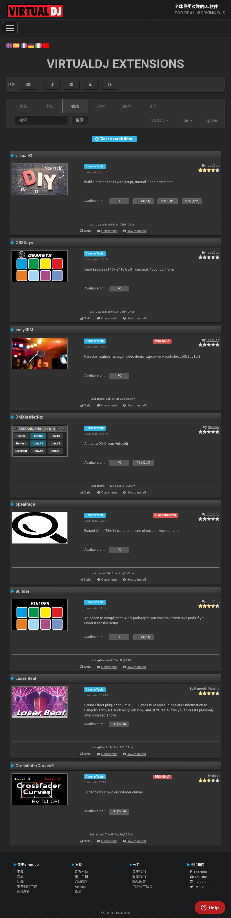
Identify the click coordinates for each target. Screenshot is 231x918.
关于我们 (139, 872)
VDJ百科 (81, 882)
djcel (215, 776)
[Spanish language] (16, 45)
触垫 (127, 106)
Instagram (201, 882)
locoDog (212, 165)
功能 (20, 882)
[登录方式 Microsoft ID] (71, 84)
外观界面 (23, 891)
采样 (101, 106)
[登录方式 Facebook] (53, 84)
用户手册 (81, 877)
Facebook (200, 872)
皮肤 (49, 106)
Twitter (199, 887)
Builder (22, 591)
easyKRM (24, 330)
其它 (153, 106)
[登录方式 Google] (109, 84)
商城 (20, 877)
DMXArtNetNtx (29, 417)
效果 (75, 106)
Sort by (158, 120)
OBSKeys (24, 242)
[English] (9, 45)
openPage (25, 504)
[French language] (24, 45)
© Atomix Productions (115, 913)
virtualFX (23, 155)
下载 (20, 872)
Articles (80, 887)
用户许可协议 (142, 887)
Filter (185, 120)
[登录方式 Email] (28, 84)
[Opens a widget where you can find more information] (209, 908)
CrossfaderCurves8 (34, 766)
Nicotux (213, 427)
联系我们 (139, 877)
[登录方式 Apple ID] (90, 84)
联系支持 (81, 872)
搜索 (80, 120)
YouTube (200, 877)
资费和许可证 (27, 887)
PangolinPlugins (206, 689)
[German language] (31, 45)
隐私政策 (139, 882)
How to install (136, 231)
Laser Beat (25, 678)
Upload (212, 120)
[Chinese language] (46, 45)
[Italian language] (38, 45)
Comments (109, 231)
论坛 (78, 891)
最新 (23, 106)
